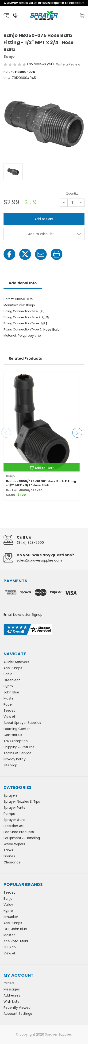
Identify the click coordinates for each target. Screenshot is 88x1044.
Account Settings (18, 1013)
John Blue (11, 692)
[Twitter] (25, 254)
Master (9, 698)
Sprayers (11, 795)
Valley (8, 904)
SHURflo (10, 947)
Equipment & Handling (22, 838)
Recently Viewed (17, 1007)
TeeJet (9, 710)
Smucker (11, 916)
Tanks (8, 850)
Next (77, 433)
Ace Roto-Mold (16, 941)
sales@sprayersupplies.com (39, 560)
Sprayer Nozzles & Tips (22, 801)
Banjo (8, 674)
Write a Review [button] (68, 64)
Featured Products (19, 832)
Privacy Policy (15, 759)
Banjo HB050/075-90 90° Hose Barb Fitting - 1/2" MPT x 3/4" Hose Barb (41, 483)
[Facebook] (9, 254)
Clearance (12, 862)
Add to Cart (44, 468)
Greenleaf (12, 680)
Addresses (12, 995)
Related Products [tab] (25, 358)
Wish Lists (11, 1001)
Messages (12, 989)
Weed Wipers (14, 844)
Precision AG (14, 825)
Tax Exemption (16, 741)
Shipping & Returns (19, 747)
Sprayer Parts (14, 807)
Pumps (9, 813)
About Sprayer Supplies (22, 722)
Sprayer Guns (14, 819)
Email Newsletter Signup (23, 614)
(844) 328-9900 (30, 542)
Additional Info (23, 283)
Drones (9, 856)
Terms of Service (17, 753)
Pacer (8, 704)
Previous (6, 433)
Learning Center (17, 728)
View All (9, 716)
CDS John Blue (15, 929)
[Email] (41, 254)
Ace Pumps (13, 668)
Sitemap (10, 765)
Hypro (8, 686)
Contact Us (13, 734)
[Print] (56, 254)
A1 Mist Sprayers (16, 662)
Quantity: (72, 193)
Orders (9, 983)
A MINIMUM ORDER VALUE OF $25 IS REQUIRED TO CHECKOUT (44, 3)
